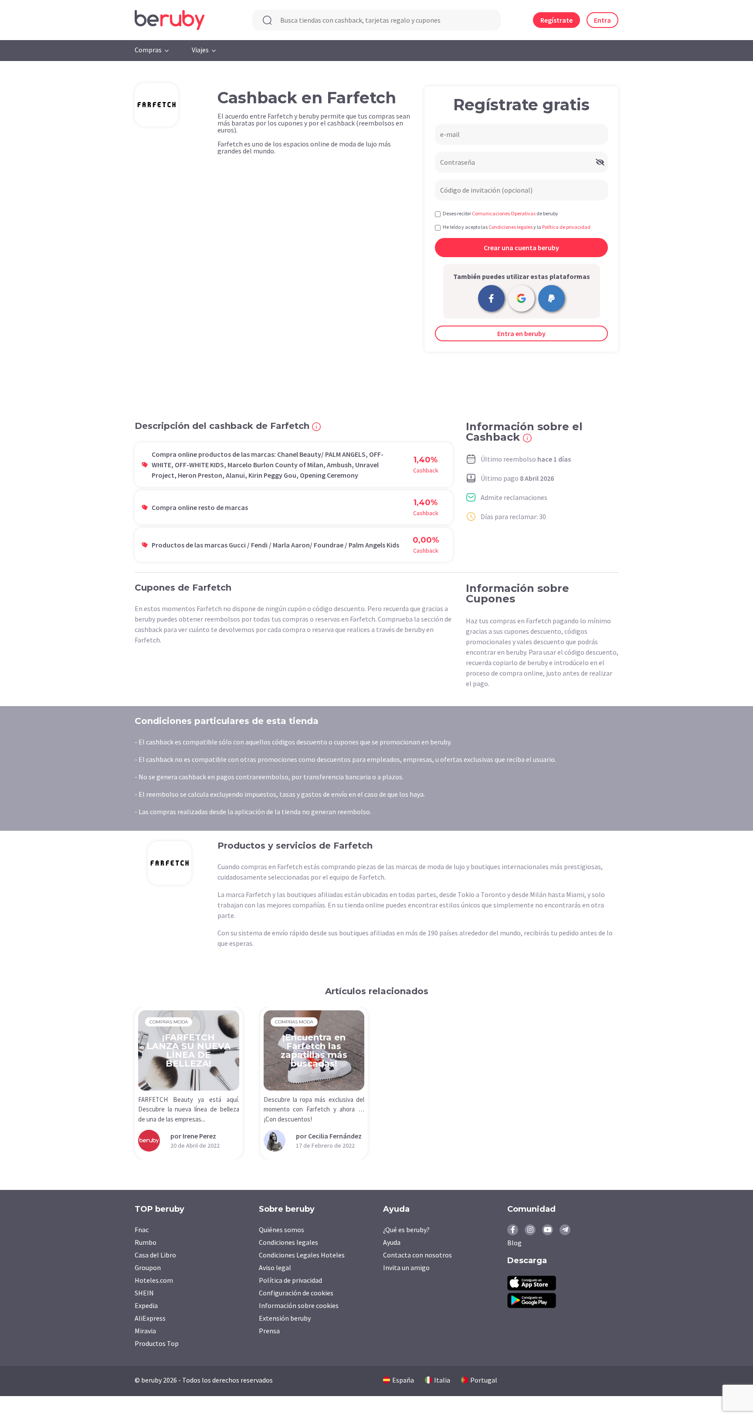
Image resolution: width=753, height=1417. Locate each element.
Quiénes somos (281, 1229)
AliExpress (150, 1318)
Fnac (142, 1229)
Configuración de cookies (296, 1292)
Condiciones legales (288, 1242)
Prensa (269, 1330)
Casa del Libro (155, 1254)
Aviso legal (275, 1267)
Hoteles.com (154, 1280)
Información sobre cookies (299, 1305)
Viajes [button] (200, 49)
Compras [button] (148, 49)
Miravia (145, 1330)
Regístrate (556, 20)
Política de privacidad (290, 1280)
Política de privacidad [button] (566, 227)
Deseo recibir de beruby (500, 213)
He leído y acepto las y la (516, 227)
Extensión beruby (285, 1318)
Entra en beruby (521, 333)
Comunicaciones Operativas (504, 213)
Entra (602, 20)
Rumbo (145, 1242)
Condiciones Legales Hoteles (302, 1254)
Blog (514, 1242)
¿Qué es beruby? (406, 1229)
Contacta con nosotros (417, 1254)
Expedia (146, 1305)
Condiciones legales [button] (510, 227)
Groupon (148, 1267)
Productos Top (157, 1343)
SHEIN (144, 1292)
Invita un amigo (406, 1267)
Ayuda (391, 1242)
